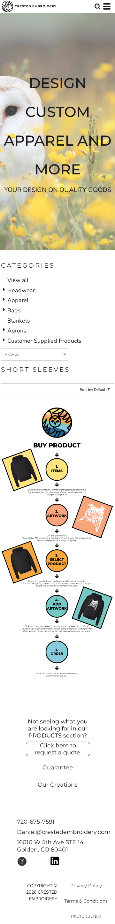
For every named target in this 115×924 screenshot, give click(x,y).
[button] (97, 6)
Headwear (21, 290)
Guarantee (57, 767)
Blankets (18, 321)
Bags (14, 310)
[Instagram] (22, 861)
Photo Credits (86, 916)
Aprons (16, 330)
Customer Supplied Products (44, 341)
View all (17, 280)
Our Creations (58, 784)
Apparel (17, 300)
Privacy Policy (86, 886)
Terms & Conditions (86, 901)
